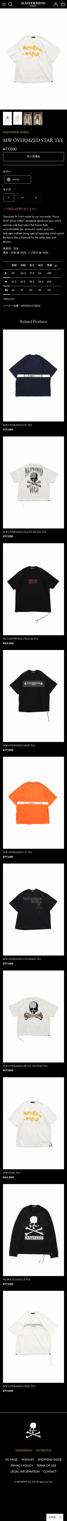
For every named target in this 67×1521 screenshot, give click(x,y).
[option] (33, 59)
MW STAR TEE (11, 1172)
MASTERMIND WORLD (16, 132)
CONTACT (49, 1471)
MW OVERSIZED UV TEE (17, 425)
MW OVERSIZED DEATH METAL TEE (25, 531)
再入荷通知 (33, 156)
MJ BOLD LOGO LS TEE (17, 1279)
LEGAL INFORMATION (25, 1471)
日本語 (52, 1517)
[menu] (4, 4)
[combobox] (54, 1517)
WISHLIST (27, 1459)
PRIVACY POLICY (22, 1465)
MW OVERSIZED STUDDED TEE (22, 959)
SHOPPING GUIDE (50, 1459)
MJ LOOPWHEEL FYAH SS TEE (20, 638)
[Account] (55, 4)
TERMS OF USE (46, 1465)
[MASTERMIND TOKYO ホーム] (33, 1430)
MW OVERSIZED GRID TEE (19, 745)
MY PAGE (11, 1459)
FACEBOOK (43, 1450)
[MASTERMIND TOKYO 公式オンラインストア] (33, 4)
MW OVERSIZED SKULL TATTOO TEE (25, 1066)
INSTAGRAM (24, 1450)
